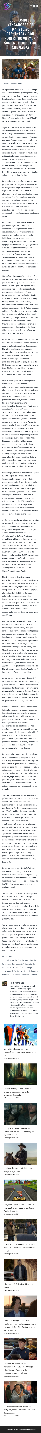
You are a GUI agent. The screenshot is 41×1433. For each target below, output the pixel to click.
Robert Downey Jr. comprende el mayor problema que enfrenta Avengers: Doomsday (17, 1091)
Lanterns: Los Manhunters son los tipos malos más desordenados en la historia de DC (20, 1247)
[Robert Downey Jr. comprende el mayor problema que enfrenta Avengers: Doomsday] (20, 1083)
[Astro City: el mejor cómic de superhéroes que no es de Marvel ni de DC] (20, 1044)
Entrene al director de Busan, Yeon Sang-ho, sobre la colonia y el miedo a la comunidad (19, 1409)
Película (8, 956)
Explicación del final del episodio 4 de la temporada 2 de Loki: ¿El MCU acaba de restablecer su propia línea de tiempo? (20, 964)
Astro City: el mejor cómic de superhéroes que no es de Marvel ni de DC (20, 1052)
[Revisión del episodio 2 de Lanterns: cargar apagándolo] (20, 1163)
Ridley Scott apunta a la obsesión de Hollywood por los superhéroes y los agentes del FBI (19, 1131)
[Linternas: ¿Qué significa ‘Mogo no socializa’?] (20, 1279)
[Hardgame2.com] (7, 6)
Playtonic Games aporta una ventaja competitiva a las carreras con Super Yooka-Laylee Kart (19, 1207)
